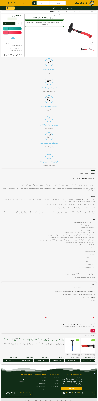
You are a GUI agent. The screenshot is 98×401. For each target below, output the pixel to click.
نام (94, 318)
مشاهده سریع (82, 344)
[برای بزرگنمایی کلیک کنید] (92, 43)
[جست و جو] (34, 3)
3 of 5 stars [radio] (86, 297)
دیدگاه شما (92, 300)
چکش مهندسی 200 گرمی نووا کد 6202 (73, 355)
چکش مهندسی (72, 12)
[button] (88, 360)
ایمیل (46, 318)
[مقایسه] (5, 33)
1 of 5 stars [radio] (88, 297)
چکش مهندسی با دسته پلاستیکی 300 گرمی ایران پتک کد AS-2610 (57, 343)
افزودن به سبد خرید (9, 23)
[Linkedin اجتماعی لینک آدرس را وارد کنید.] (9, 55)
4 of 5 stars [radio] (84, 297)
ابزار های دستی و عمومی (87, 12)
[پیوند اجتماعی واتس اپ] (7, 55)
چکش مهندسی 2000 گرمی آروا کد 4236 (41, 343)
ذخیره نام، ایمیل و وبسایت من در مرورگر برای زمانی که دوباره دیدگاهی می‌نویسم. (76, 324)
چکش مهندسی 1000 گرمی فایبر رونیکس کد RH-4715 (26, 343)
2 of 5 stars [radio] (87, 297)
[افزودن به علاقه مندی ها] (5, 29)
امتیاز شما (92, 297)
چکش (78, 12)
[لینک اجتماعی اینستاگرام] (13, 55)
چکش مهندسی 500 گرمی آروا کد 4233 (88, 355)
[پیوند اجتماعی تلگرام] (4, 55)
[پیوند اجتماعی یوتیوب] (11, 55)
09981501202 (11, 8)
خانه (95, 12)
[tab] (93, 172)
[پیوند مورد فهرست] (53, 377)
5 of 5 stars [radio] (83, 297)
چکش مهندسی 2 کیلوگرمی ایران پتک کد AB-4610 (11, 343)
